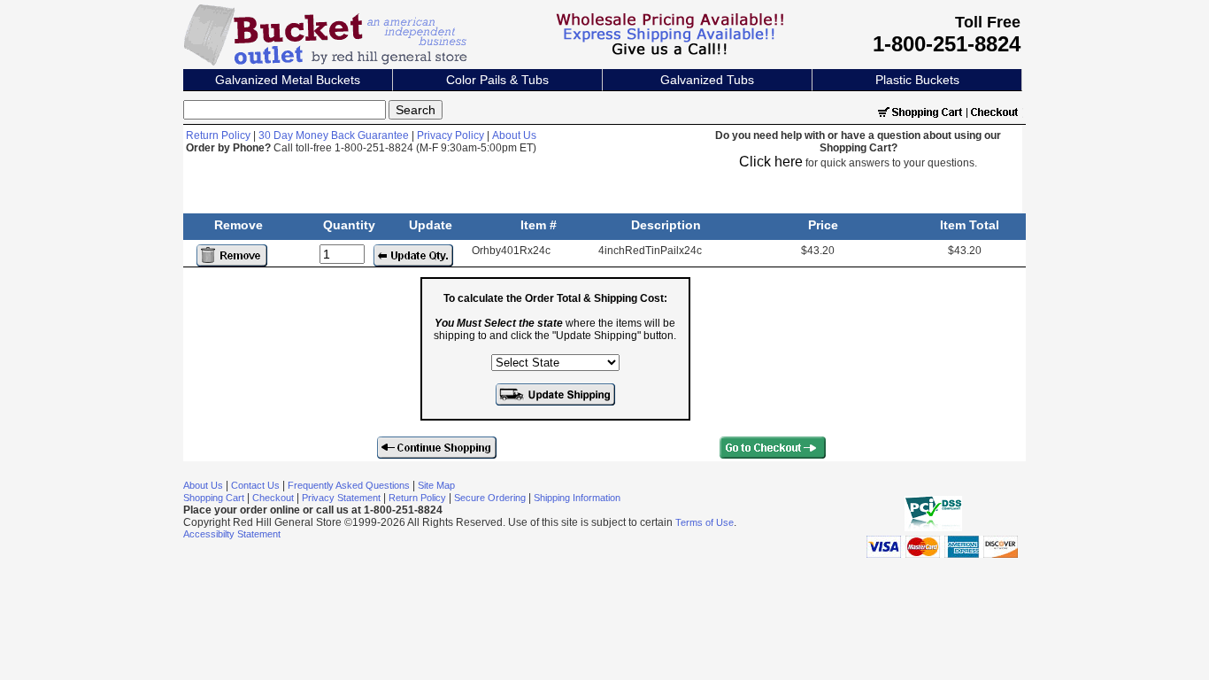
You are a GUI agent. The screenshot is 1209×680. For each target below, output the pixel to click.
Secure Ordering (490, 497)
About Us (514, 135)
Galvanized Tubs (707, 80)
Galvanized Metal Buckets (287, 80)
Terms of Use (704, 522)
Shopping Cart (213, 497)
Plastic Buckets (917, 80)
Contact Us (255, 485)
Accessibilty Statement (232, 534)
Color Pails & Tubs (497, 80)
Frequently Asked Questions (349, 485)
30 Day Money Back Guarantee (333, 135)
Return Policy (218, 135)
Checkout (273, 497)
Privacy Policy (450, 135)
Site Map (436, 485)
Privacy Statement (341, 497)
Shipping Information (577, 497)
